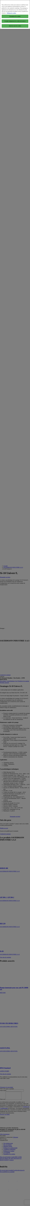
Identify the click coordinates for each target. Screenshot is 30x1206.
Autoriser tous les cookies (15, 26)
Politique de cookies (11, 13)
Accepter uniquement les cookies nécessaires (15, 21)
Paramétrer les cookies (15, 16)
